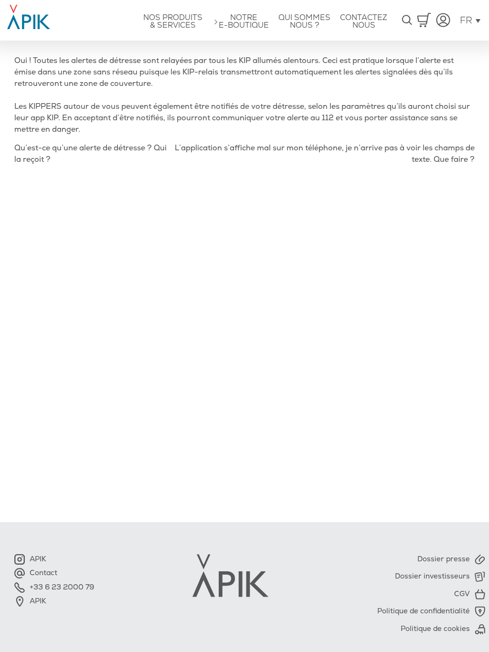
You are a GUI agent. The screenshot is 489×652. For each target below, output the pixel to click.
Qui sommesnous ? (304, 21)
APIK (33, 559)
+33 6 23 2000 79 (57, 587)
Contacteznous (363, 21)
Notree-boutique (244, 21)
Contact (38, 573)
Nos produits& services (172, 21)
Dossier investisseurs (432, 576)
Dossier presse (443, 559)
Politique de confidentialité (423, 611)
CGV (462, 594)
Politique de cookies (435, 628)
